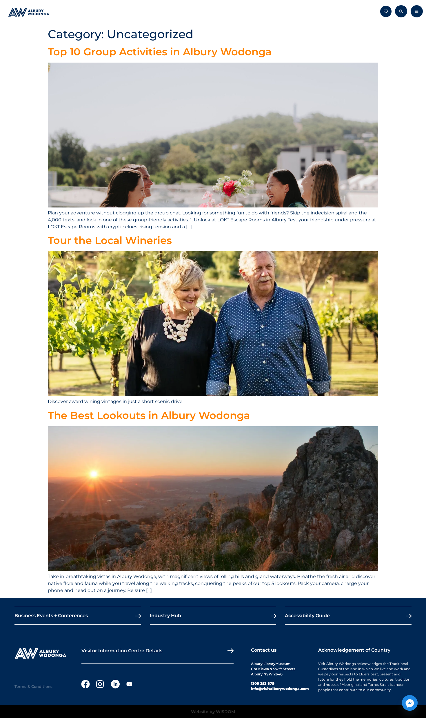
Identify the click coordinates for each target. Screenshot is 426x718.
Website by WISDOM (213, 711)
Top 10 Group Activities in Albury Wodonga (160, 51)
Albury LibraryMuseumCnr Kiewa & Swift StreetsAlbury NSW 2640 (273, 668)
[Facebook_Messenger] (410, 703)
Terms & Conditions (33, 686)
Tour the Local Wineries (110, 240)
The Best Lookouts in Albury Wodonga (149, 415)
